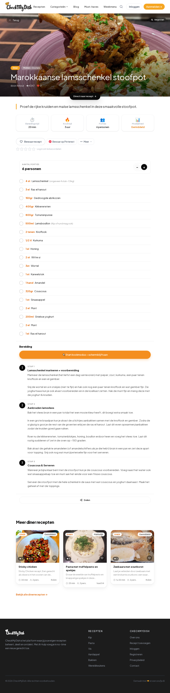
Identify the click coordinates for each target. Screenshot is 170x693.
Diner (15, 68)
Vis (89, 648)
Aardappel (94, 654)
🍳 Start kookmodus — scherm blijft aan (85, 354)
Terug (16, 20)
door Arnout (17, 85)
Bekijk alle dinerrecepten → (31, 594)
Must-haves (91, 6)
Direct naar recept (83, 96)
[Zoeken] (121, 7)
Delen (87, 500)
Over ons (135, 637)
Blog (76, 6)
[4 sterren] (30, 149)
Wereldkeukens (96, 665)
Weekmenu (110, 6)
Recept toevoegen (140, 642)
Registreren (136, 654)
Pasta (91, 642)
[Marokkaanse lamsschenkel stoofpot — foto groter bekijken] (85, 55)
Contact (134, 665)
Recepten (39, 6)
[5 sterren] (34, 149)
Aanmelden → (154, 6)
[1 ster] (18, 149)
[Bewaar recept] (54, 558)
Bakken (92, 659)
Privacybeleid (137, 659)
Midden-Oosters (31, 68)
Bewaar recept (33, 141)
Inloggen (134, 6)
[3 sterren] (26, 149)
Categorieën (57, 6)
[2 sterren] (22, 149)
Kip (90, 637)
